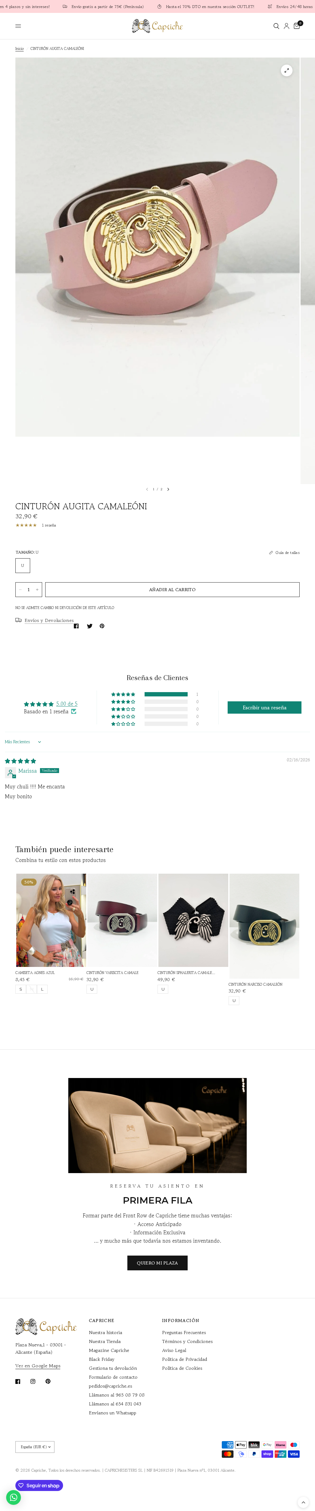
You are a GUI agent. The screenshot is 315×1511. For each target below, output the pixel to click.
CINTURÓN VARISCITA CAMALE (112, 972)
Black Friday (101, 1359)
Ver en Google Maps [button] (37, 1365)
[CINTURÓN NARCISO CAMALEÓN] (264, 926)
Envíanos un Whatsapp (112, 1412)
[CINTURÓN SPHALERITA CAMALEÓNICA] (193, 920)
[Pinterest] (52, 1381)
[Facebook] (22, 1381)
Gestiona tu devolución (113, 1368)
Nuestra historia (105, 1332)
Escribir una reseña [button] (264, 707)
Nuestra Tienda (105, 1341)
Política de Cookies (182, 1368)
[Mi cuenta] (286, 26)
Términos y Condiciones (187, 1341)
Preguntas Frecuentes (184, 1332)
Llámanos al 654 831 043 (115, 1404)
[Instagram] (37, 1381)
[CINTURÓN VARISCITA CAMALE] (122, 920)
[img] (20, 760)
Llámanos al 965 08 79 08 (117, 1395)
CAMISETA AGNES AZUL (35, 972)
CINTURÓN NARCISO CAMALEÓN (255, 984)
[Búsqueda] (276, 26)
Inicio (19, 48)
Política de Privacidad (184, 1359)
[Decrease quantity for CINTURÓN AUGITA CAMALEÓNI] (20, 590)
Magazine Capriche (109, 1350)
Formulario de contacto (113, 1377)
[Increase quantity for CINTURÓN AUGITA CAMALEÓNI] (37, 590)
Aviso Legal (174, 1350)
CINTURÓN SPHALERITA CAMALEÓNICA (187, 972)
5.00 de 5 (67, 703)
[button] (123, 694)
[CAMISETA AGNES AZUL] (51, 920)
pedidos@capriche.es (110, 1386)
